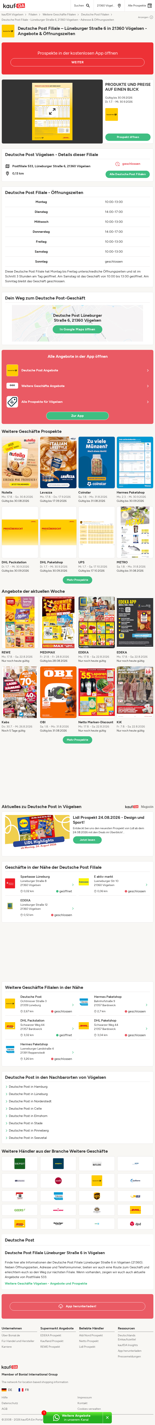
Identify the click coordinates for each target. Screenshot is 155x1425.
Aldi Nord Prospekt (91, 1335)
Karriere (7, 1346)
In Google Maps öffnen (77, 329)
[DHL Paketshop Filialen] (135, 1210)
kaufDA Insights (128, 1345)
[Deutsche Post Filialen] (97, 1180)
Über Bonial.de (11, 1335)
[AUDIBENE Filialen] (135, 1180)
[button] (77, 111)
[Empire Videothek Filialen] (58, 1163)
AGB (4, 1409)
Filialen (33, 14)
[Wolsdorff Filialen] (97, 1210)
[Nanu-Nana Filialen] (58, 1210)
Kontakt (82, 1403)
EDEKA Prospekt (50, 1335)
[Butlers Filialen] (97, 1163)
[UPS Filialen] (97, 1196)
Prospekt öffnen (128, 137)
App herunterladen (129, 1351)
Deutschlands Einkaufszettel (127, 1337)
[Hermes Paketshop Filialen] (58, 1196)
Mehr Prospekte (77, 580)
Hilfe (5, 1397)
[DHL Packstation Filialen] (20, 1223)
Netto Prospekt (88, 1341)
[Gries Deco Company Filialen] (20, 1163)
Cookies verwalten (89, 1409)
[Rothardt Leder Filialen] (58, 1180)
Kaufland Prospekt (51, 1341)
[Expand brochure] (52, 111)
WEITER (77, 62)
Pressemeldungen (129, 1356)
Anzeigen (143, 17)
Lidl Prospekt (87, 1346)
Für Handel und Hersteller (18, 1341)
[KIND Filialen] (135, 1163)
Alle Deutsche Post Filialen (128, 174)
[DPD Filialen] (135, 1223)
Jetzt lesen (87, 840)
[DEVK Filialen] (97, 1223)
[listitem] (20, 470)
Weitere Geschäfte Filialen (59, 14)
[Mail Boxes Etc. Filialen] (20, 1196)
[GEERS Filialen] (20, 1210)
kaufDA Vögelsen (12, 14)
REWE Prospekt (50, 1346)
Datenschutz (10, 1403)
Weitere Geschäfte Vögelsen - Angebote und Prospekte (46, 1283)
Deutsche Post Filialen (95, 14)
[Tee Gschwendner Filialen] (20, 1180)
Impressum (85, 1397)
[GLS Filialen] (135, 1196)
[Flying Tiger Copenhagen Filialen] (58, 1223)
